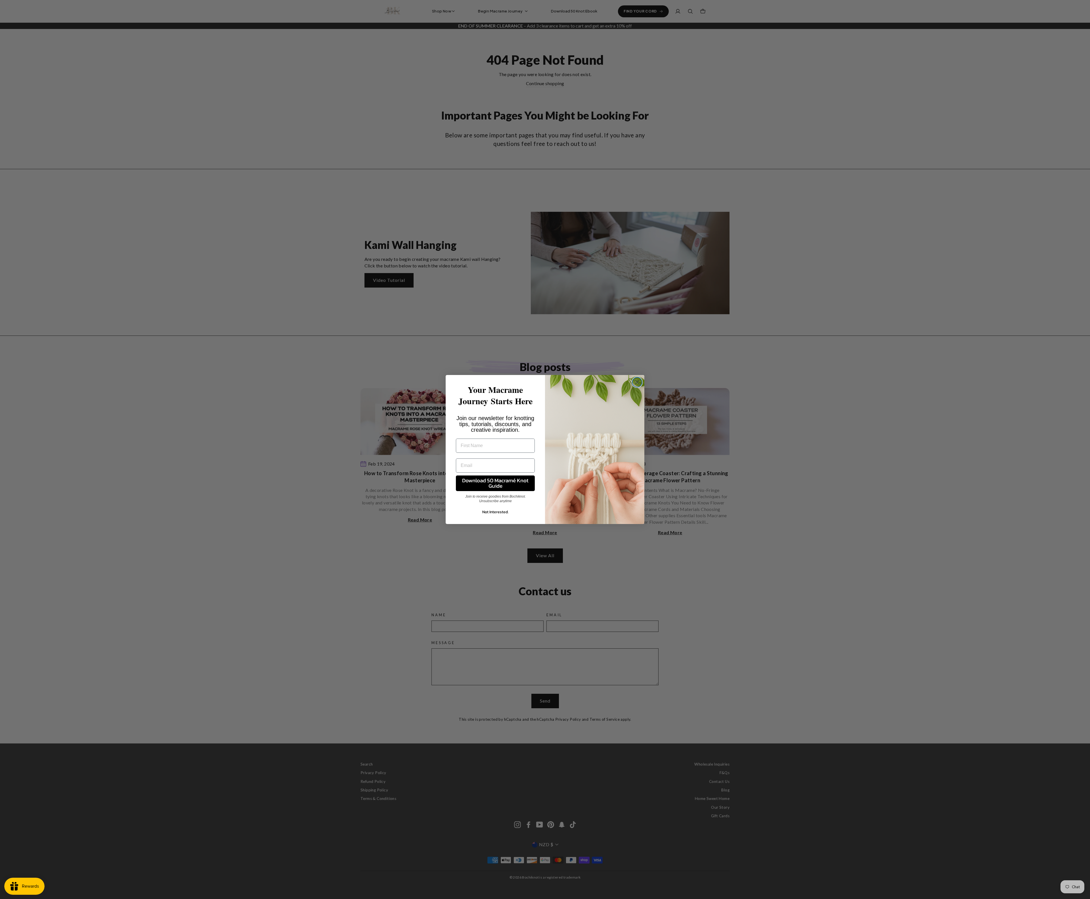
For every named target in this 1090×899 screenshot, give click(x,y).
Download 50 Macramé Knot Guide (495, 483)
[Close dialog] (637, 382)
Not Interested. (495, 512)
